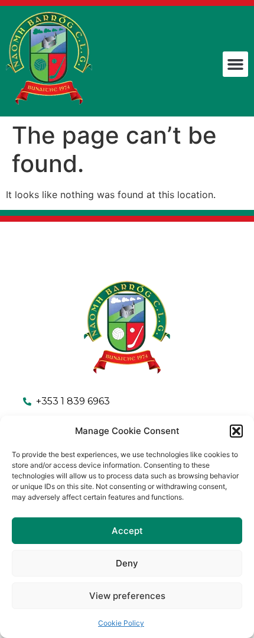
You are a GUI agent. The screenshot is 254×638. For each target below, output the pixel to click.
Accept (127, 530)
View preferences (127, 595)
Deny (127, 563)
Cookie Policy (121, 622)
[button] (236, 431)
